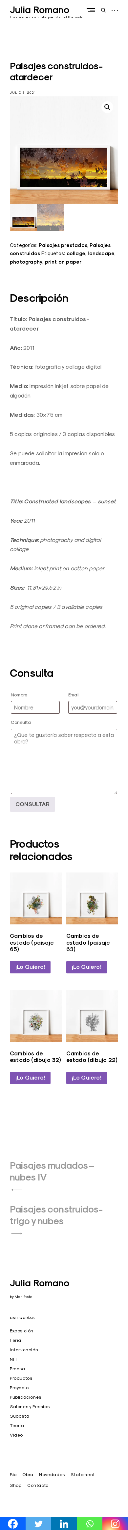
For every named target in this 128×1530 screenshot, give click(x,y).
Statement (83, 1474)
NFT (14, 1359)
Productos (21, 1378)
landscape (101, 253)
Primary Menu (92, 10)
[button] (107, 107)
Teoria (17, 1425)
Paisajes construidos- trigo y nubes (56, 1215)
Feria (15, 1340)
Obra (27, 1474)
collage (76, 253)
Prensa (17, 1368)
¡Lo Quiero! (30, 966)
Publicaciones (25, 1397)
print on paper (63, 262)
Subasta (19, 1416)
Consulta (21, 722)
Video (16, 1435)
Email (73, 694)
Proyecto (19, 1387)
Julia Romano (39, 10)
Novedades (52, 1474)
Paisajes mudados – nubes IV (52, 1171)
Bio (13, 1474)
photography (26, 262)
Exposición (21, 1330)
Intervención (24, 1349)
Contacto (38, 1485)
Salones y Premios (30, 1406)
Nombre (19, 694)
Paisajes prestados (63, 245)
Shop (15, 1485)
